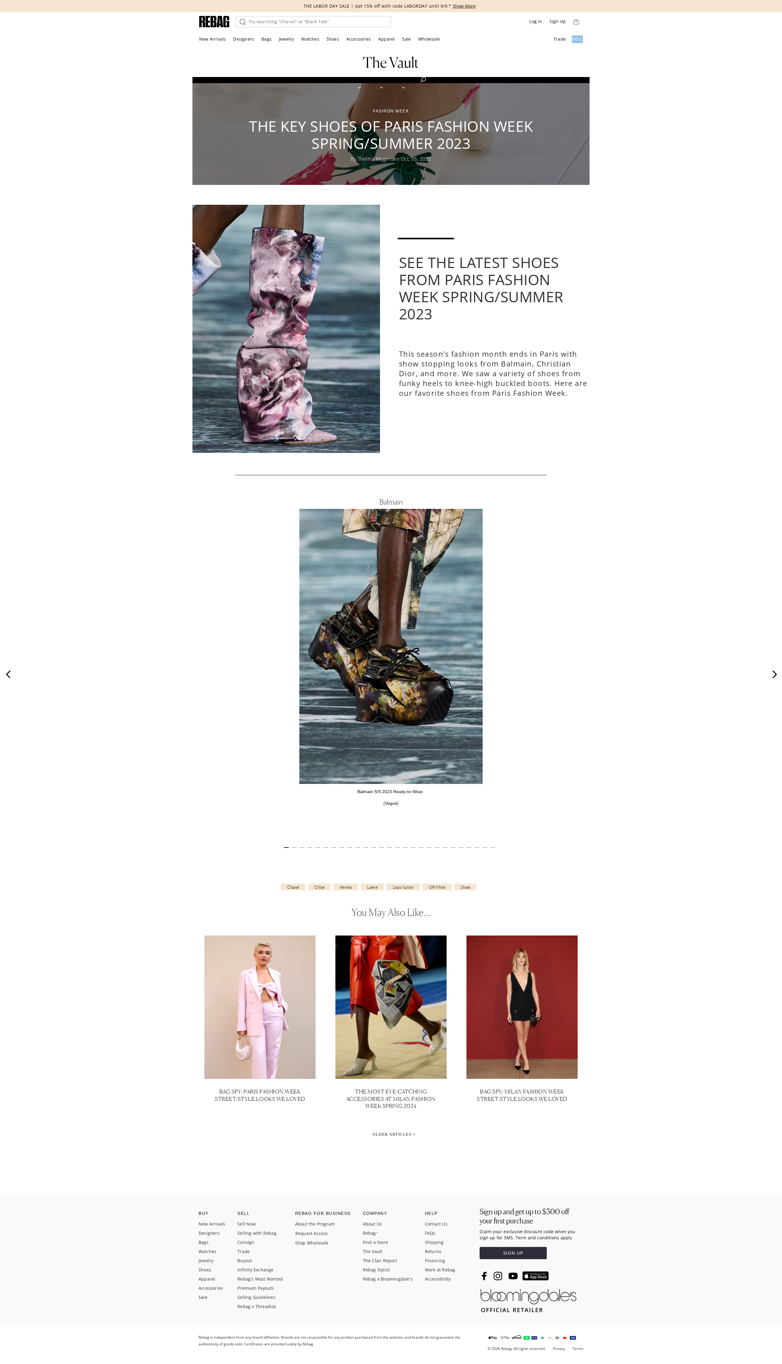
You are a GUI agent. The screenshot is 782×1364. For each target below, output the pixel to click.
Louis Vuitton (403, 887)
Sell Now (246, 1224)
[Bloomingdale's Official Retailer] (528, 1299)
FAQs (430, 1233)
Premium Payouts (255, 1288)
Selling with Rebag (256, 1233)
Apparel (386, 39)
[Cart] (576, 21)
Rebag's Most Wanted (260, 1279)
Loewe (372, 887)
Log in (535, 21)
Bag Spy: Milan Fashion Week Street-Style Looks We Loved (522, 1095)
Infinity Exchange (255, 1270)
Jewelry (286, 39)
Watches (310, 39)
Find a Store (375, 1242)
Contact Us (436, 1224)
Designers (243, 39)
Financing (435, 1260)
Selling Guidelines (256, 1297)
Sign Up (558, 21)
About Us (372, 1224)
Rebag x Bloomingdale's (388, 1279)
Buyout (244, 1260)
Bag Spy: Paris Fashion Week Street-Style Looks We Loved (260, 1095)
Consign (245, 1242)
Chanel (293, 887)
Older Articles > (394, 1134)
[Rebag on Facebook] (485, 1276)
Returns (433, 1251)
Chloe (319, 887)
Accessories (358, 39)
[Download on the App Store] (535, 1276)
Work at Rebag (440, 1270)
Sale (406, 39)
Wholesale (429, 39)
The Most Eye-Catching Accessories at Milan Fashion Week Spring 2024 (391, 1098)
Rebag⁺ (370, 1233)
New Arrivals (212, 39)
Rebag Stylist (376, 1270)
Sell (577, 39)
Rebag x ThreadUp (256, 1306)
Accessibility (438, 1279)
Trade (560, 39)
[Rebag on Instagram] (498, 1276)
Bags (266, 39)
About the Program (315, 1224)
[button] (8, 674)
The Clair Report (380, 1260)
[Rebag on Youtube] (514, 1276)
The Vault (373, 1251)
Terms (577, 1348)
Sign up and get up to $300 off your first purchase (524, 1216)
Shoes (333, 39)
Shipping (434, 1242)
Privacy (559, 1348)
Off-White (437, 887)
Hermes (346, 887)
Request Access (311, 1233)
